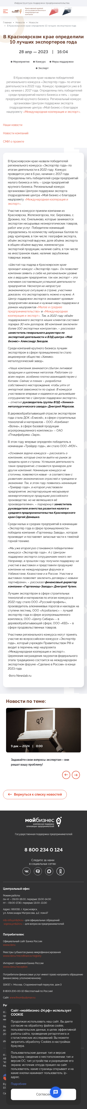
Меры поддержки (62, 61)
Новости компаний (15, 133)
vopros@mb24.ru (13, 924)
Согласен (43, 1094)
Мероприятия (21, 61)
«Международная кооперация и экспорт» (51, 111)
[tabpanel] (43, 742)
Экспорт (43, 68)
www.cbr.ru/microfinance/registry (22, 956)
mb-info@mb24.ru (13, 920)
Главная (7, 22)
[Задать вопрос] (55, 1092)
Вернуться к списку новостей (38, 794)
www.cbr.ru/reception (15, 966)
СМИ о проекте (13, 141)
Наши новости (12, 125)
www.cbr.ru (9, 945)
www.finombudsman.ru (22, 997)
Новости (20, 22)
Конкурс (41, 61)
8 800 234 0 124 (43, 850)
